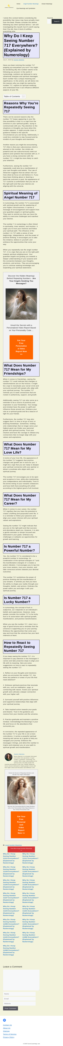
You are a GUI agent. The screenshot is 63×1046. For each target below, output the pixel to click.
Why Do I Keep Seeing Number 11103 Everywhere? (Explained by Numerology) (11, 910)
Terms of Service (9, 1034)
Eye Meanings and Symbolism (26, 8)
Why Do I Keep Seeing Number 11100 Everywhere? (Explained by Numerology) (11, 937)
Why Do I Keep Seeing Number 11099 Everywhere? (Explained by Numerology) (11, 950)
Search (50, 18)
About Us (6, 1028)
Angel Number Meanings (31, 4)
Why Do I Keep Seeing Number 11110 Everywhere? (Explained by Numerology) (11, 858)
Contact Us (7, 1025)
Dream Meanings (47, 4)
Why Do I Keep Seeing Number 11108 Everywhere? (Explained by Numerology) (30, 884)
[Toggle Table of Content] (22, 96)
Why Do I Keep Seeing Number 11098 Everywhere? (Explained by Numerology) (30, 937)
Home (18, 4)
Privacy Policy (8, 1037)
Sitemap (6, 1031)
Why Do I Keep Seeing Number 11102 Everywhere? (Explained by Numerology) (30, 897)
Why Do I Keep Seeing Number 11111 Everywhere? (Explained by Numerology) (30, 858)
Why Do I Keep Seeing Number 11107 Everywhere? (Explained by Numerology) (11, 897)
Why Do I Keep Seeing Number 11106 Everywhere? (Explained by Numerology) (11, 884)
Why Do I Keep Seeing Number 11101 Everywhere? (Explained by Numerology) (30, 924)
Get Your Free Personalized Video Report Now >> (21, 347)
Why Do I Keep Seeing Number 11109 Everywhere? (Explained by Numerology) (11, 871)
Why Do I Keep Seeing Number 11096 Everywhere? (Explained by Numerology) (11, 924)
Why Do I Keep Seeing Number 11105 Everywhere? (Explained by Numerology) (30, 871)
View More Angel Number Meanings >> (21, 849)
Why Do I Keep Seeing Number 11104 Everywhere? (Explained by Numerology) (30, 910)
